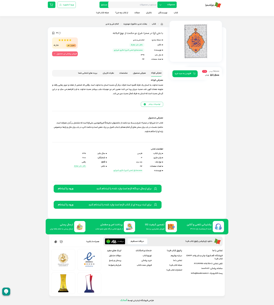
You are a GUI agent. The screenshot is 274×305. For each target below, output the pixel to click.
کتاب (154, 24)
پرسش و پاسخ (115, 260)
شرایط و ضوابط (114, 265)
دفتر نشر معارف (137, 44)
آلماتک (123, 300)
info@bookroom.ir (200, 273)
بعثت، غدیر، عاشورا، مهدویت (135, 24)
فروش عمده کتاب (144, 265)
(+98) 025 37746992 (203, 263)
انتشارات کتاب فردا (174, 270)
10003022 (205, 268)
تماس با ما (177, 260)
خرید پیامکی (146, 260)
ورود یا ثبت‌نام (65, 189)
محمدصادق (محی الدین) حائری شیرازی (128, 50)
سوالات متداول (115, 255)
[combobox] (134, 5)
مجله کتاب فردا (175, 265)
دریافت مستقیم (137, 241)
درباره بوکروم (176, 255)
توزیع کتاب (147, 255)
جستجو (104, 4)
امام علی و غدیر (112, 24)
